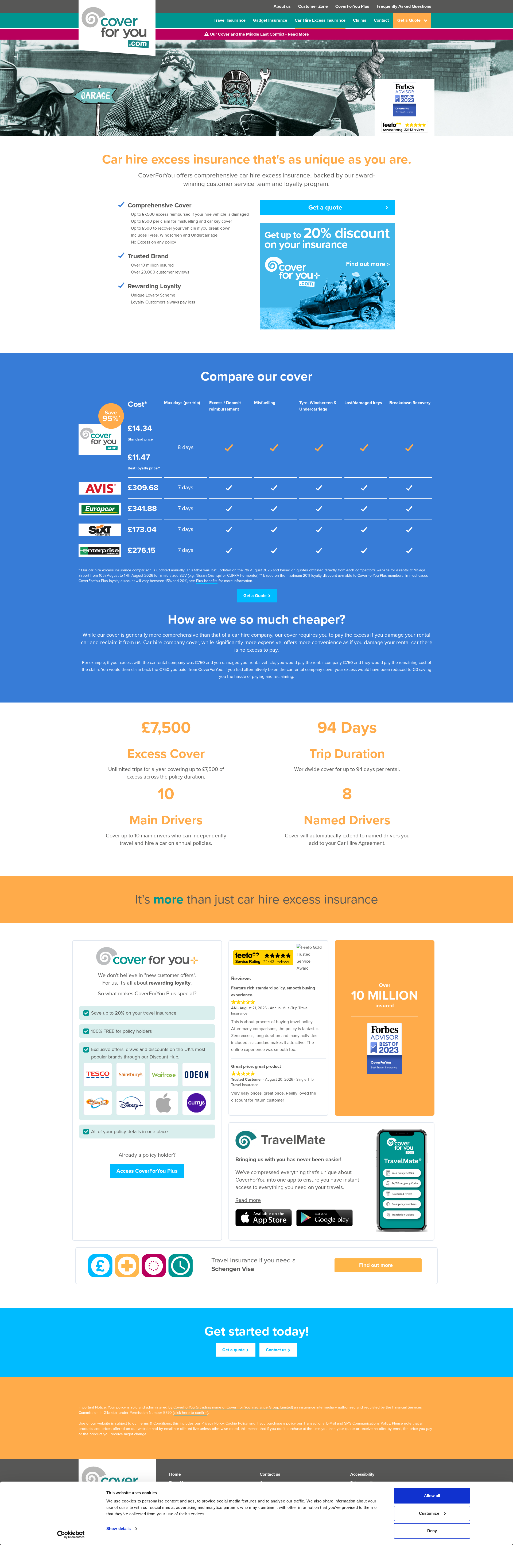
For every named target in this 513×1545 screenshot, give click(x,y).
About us (282, 6)
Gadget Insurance (270, 20)
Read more (248, 1200)
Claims (359, 20)
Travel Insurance (230, 20)
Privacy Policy (212, 1423)
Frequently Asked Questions (404, 6)
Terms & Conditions (155, 1423)
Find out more (376, 1265)
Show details (118, 1528)
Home (175, 1474)
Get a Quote (255, 595)
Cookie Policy (236, 1423)
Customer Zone (313, 6)
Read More (298, 34)
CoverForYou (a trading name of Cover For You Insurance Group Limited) (233, 1407)
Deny (432, 1530)
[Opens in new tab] (404, 126)
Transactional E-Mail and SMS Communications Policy (347, 1423)
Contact (381, 20)
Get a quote (325, 207)
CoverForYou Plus (352, 6)
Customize (429, 1513)
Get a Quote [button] (409, 20)
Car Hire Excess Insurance (320, 20)
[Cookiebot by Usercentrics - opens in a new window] (71, 1535)
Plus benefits (206, 581)
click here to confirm (190, 1412)
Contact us (276, 1350)
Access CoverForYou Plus (147, 1171)
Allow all (432, 1495)
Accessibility (362, 1474)
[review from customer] (276, 1002)
